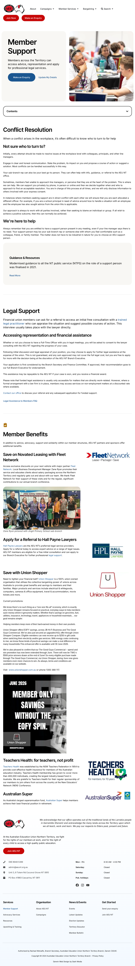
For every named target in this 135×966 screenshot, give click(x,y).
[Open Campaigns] (53, 8)
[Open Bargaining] (96, 8)
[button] (127, 111)
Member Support (10, 908)
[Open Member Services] (78, 8)
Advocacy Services (11, 915)
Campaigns (41, 915)
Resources (7, 921)
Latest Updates (76, 915)
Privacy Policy (97, 956)
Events (72, 908)
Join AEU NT (107, 915)
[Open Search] (112, 8)
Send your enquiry (110, 908)
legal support (55, 555)
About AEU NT (42, 908)
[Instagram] (82, 885)
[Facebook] (77, 885)
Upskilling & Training (12, 927)
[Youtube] (87, 885)
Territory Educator (77, 927)
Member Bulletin (76, 933)
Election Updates (76, 921)
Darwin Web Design (61, 961)
